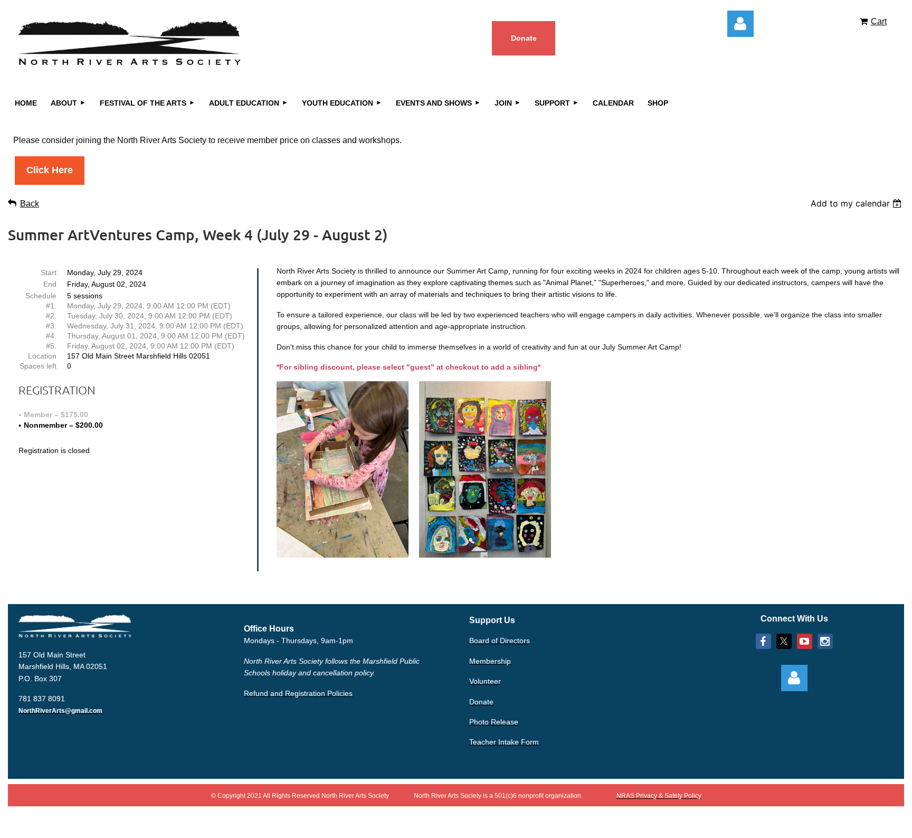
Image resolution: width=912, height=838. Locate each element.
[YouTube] (804, 641)
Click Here (49, 170)
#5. (51, 346)
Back (29, 203)
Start (48, 272)
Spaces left (38, 366)
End (49, 284)
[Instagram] (825, 641)
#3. (51, 326)
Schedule (40, 295)
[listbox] (857, 203)
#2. (51, 316)
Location (42, 356)
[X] (784, 641)
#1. (51, 306)
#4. (51, 336)
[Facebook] (763, 641)
